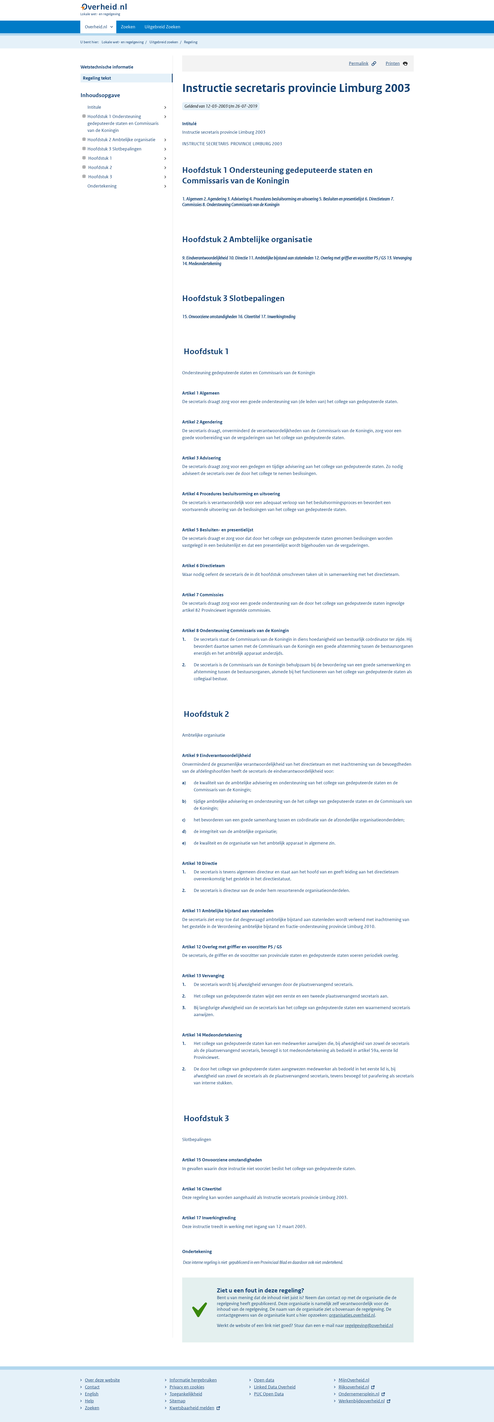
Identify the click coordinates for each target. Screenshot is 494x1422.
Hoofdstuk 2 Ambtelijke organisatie (118, 139)
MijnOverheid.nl (354, 1380)
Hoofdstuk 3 (96, 177)
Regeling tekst (97, 78)
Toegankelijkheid (186, 1394)
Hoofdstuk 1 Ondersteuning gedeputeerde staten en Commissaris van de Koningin (119, 123)
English (92, 1394)
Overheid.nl (96, 28)
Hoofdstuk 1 (96, 158)
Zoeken (128, 27)
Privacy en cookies (187, 1387)
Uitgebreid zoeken (163, 42)
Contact (92, 1387)
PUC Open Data (269, 1394)
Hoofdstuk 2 (96, 167)
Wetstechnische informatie (107, 67)
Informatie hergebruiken (193, 1380)
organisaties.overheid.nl (352, 1315)
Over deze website (102, 1380)
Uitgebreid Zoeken (162, 27)
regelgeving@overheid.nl (369, 1325)
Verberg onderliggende (84, 116)
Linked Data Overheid (275, 1387)
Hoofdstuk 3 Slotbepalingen (111, 149)
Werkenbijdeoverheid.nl (362, 1401)
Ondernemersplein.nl (359, 1394)
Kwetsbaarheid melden (192, 1408)
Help (89, 1401)
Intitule (94, 107)
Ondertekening (102, 186)
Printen (393, 63)
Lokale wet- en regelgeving (123, 42)
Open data (264, 1380)
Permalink (358, 63)
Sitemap (178, 1401)
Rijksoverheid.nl (354, 1387)
